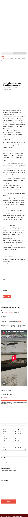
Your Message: (4, 480)
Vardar (4, 440)
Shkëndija (4, 429)
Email (4, 285)
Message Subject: (5, 475)
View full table (3, 453)
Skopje (4, 447)
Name (4, 279)
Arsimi (4, 442)
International (5, 58)
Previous (7, 253)
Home (2, 56)
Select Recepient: (5, 468)
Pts (15, 427)
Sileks (4, 433)
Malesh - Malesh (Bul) (10, 318)
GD (25, 427)
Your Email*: (4, 463)
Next (22, 253)
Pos (2, 427)
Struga (6, 397)
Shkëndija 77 (5, 445)
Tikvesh (4, 431)
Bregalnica (5, 438)
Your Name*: (4, 457)
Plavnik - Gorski (8, 312)
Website (5, 290)
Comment (5, 263)
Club (4, 427)
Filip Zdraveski (7, 87)
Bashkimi (4, 449)
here (20, 321)
